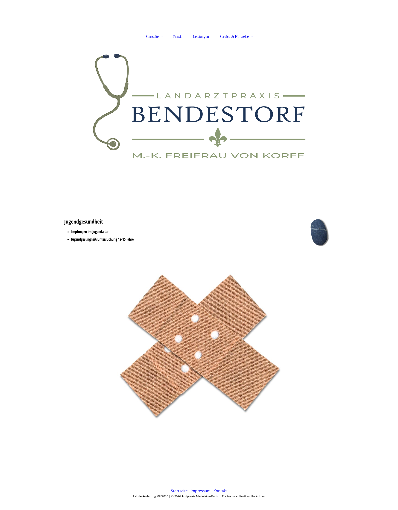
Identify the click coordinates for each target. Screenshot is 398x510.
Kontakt (220, 490)
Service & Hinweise (234, 36)
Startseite (152, 36)
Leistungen (201, 36)
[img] (199, 112)
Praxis (177, 36)
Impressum (201, 490)
